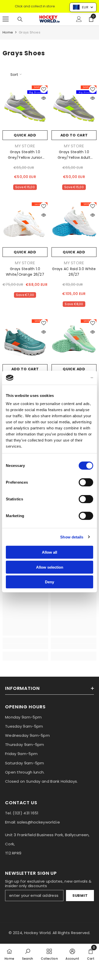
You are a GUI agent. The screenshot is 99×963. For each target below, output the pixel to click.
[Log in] (79, 19)
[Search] (20, 19)
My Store (25, 146)
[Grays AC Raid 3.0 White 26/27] (74, 224)
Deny (49, 582)
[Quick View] (43, 98)
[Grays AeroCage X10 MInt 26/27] (74, 341)
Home (8, 32)
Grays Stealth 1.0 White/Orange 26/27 (25, 271)
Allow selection (49, 567)
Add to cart (74, 135)
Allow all (49, 552)
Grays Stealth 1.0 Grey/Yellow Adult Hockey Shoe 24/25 (74, 154)
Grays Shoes (29, 32)
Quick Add (25, 135)
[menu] (6, 19)
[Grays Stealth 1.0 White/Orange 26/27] (25, 224)
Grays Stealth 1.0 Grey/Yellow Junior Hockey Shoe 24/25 (25, 154)
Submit (80, 895)
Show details (71, 537)
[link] (25, 646)
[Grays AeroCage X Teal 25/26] (25, 341)
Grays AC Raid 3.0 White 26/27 (74, 271)
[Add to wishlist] (43, 89)
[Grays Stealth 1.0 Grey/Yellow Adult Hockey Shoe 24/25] (74, 107)
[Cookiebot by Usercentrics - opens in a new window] (71, 377)
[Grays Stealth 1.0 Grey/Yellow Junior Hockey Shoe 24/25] (25, 107)
